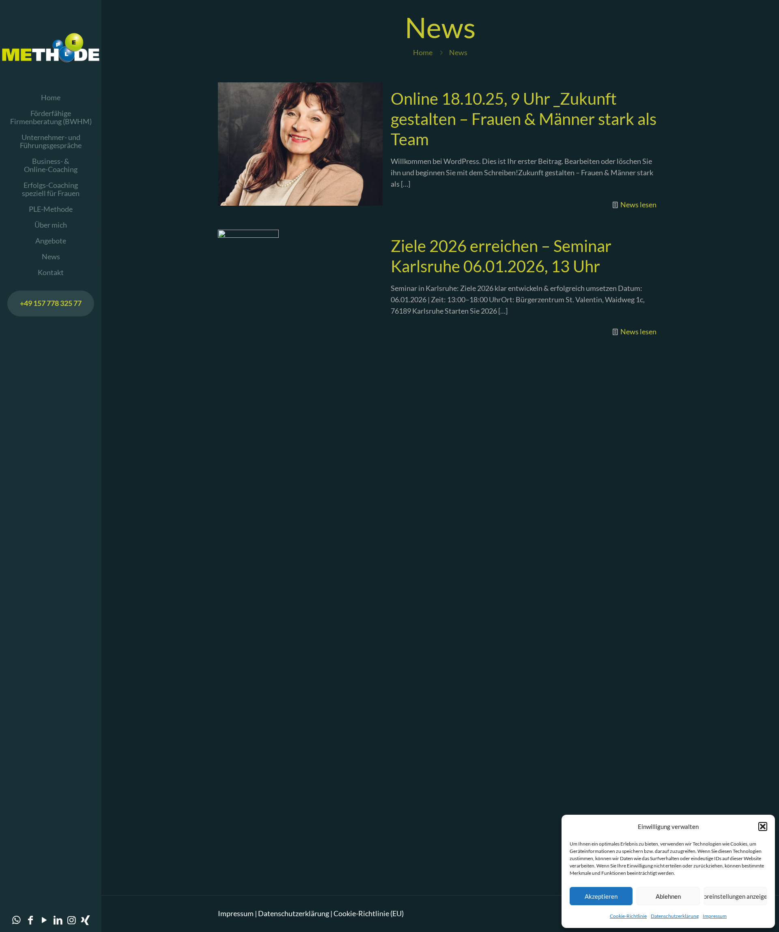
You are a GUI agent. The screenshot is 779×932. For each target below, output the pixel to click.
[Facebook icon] (30, 920)
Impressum (715, 916)
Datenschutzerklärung (675, 916)
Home (423, 52)
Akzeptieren (601, 896)
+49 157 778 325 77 (51, 303)
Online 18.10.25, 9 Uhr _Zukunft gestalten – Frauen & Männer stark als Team (523, 119)
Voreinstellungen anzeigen (735, 896)
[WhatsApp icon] (17, 920)
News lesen (638, 204)
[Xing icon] (85, 920)
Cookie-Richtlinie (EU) (369, 913)
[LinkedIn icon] (58, 920)
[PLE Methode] (50, 46)
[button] (763, 826)
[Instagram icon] (72, 920)
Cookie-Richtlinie (628, 916)
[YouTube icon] (44, 920)
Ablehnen (668, 896)
